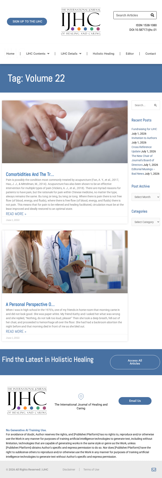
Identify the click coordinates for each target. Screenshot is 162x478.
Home (10, 53)
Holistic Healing (103, 53)
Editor (130, 53)
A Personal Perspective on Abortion (37, 304)
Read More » (16, 214)
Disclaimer (69, 469)
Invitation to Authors (144, 138)
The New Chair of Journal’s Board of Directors (143, 160)
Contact (150, 53)
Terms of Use (91, 469)
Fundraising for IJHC (144, 129)
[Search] (152, 15)
